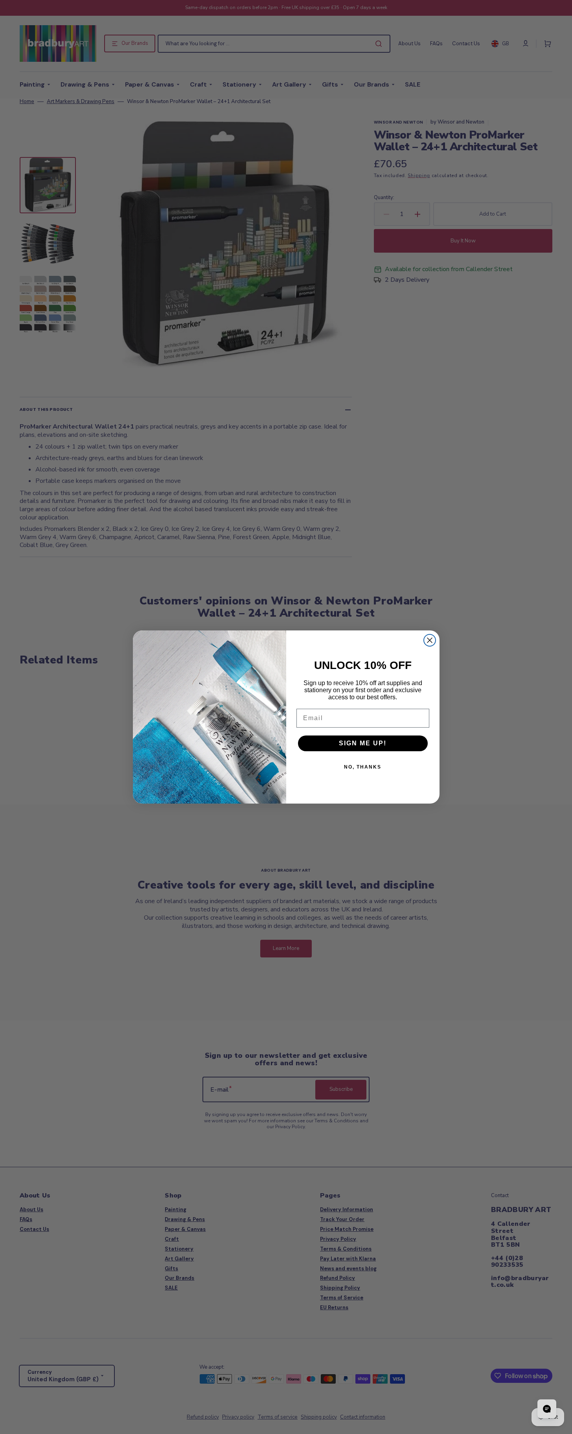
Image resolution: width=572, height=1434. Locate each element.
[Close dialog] (430, 640)
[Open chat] (546, 1408)
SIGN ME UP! (362, 743)
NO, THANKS (362, 767)
